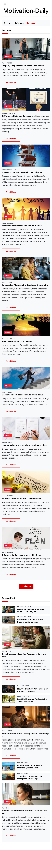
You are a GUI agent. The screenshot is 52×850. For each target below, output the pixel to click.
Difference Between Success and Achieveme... (25, 116)
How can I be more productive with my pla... (24, 445)
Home (8, 23)
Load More (26, 586)
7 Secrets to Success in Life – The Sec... (21, 555)
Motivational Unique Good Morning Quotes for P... (29, 766)
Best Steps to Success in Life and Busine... (23, 395)
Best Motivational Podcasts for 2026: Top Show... (32, 700)
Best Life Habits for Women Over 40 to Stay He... (30, 610)
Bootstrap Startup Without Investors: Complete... (30, 620)
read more (11, 82)
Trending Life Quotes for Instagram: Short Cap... (29, 777)
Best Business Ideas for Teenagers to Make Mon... (24, 655)
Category (19, 23)
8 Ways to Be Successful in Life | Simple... (22, 172)
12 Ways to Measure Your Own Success (21, 498)
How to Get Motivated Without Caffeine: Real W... (25, 811)
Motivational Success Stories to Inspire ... (23, 225)
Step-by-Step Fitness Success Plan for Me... (24, 65)
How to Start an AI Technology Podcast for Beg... (32, 690)
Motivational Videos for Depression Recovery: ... (25, 734)
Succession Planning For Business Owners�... (25, 285)
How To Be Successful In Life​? (17, 341)
